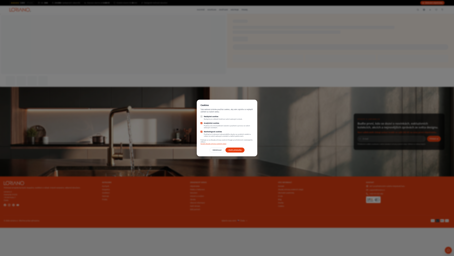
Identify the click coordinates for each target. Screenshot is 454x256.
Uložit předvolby (235, 150)
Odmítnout (217, 150)
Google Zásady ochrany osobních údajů (213, 144)
